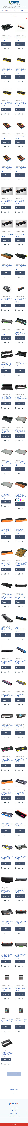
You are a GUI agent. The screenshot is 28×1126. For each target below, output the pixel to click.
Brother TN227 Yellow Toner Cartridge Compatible (21, 694)
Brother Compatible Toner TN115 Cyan (20, 70)
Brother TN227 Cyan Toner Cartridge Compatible (20, 661)
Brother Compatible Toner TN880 (6, 331)
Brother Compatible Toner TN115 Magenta (7, 103)
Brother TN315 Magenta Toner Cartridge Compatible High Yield (7, 760)
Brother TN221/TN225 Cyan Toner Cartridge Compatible (20, 629)
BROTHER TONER (5, 35)
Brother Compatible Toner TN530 (6, 299)
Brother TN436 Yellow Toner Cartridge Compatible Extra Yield (7, 858)
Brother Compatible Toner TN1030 (20, 37)
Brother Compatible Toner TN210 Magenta (7, 168)
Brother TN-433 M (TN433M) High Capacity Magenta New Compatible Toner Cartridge (20, 532)
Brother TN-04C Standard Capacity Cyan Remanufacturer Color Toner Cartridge (7, 463)
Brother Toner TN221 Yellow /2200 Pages (21, 1020)
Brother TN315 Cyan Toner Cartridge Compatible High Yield (20, 727)
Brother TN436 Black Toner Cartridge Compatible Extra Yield (21, 792)
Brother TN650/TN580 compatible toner (5, 890)
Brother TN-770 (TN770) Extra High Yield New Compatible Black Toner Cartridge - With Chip (7, 630)
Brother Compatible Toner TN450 (6, 266)
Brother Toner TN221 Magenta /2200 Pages (7, 1020)
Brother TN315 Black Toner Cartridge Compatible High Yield (7, 727)
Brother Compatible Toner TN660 (20, 299)
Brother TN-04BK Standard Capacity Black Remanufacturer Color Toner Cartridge (21, 431)
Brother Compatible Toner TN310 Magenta (7, 233)
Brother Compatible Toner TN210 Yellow (20, 168)
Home (11, 14)
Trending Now (14, 1089)
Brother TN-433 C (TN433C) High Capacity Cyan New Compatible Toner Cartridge (6, 532)
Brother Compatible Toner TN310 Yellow (20, 233)
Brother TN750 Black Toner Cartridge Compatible (7, 922)
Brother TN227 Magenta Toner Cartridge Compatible (7, 694)
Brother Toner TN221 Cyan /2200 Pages (21, 987)
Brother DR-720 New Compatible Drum (21, 364)
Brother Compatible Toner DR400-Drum (6, 37)
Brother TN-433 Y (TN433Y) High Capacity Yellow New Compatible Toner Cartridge (6, 564)
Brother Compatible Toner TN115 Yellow (20, 103)
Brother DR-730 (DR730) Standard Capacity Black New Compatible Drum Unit (6, 398)
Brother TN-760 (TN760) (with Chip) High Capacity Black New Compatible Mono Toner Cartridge (21, 597)
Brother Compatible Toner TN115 (6, 70)
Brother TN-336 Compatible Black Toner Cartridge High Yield (21, 496)
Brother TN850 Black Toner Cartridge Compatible (21, 955)
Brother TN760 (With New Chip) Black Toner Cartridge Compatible (6, 956)
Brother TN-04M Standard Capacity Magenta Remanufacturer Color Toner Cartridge (21, 464)
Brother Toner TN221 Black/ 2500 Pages (7, 987)
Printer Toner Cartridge (4, 888)
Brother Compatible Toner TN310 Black (6, 201)
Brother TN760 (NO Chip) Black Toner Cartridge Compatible (21, 922)
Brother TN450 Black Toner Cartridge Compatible (21, 857)
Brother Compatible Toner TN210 (6, 135)
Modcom (6, 10)
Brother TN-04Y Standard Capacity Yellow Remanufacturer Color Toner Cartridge (7, 496)
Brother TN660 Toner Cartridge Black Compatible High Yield (21, 890)
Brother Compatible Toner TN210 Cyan (20, 135)
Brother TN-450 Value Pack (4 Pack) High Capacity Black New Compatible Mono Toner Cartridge (21, 564)
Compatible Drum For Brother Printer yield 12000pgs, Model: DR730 (7, 1054)
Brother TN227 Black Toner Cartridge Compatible (7, 661)
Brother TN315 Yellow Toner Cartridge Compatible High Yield (21, 760)
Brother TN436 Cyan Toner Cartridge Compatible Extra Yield (6, 825)
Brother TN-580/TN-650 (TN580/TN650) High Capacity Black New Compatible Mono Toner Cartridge (7, 597)
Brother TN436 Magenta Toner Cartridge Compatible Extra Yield (21, 825)
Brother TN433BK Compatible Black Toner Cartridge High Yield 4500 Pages (7, 792)
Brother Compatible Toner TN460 (20, 266)
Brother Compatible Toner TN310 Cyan (20, 201)
